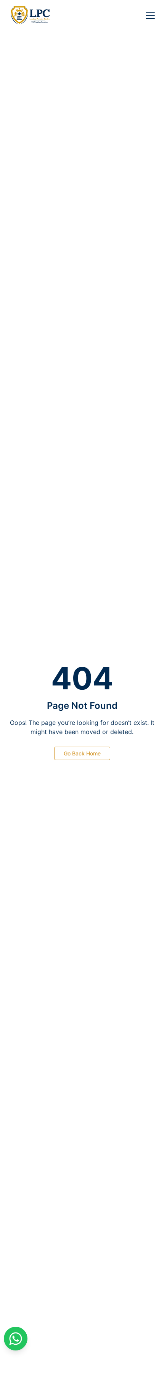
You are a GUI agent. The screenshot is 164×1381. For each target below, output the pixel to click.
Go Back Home (82, 753)
